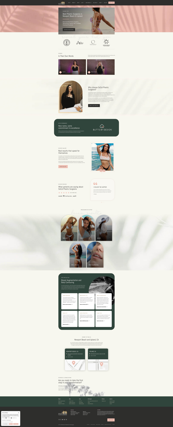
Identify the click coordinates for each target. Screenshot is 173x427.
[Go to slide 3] (103, 202)
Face (69, 2)
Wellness (95, 2)
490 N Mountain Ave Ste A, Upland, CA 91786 (98, 353)
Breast (73, 2)
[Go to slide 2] (102, 202)
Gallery (105, 2)
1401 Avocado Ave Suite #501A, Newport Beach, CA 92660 (75, 354)
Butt (82, 2)
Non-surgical (88, 2)
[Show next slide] (104, 170)
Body (78, 2)
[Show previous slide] (101, 170)
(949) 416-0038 (70, 356)
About (100, 2)
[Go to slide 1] (101, 202)
